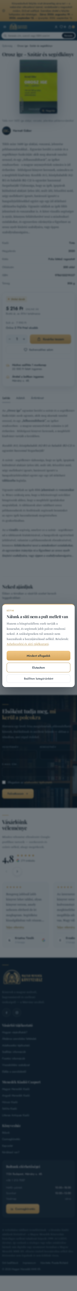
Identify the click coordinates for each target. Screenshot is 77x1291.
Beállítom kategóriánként (38, 679)
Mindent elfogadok (38, 656)
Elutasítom (38, 668)
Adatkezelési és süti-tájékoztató (28, 644)
